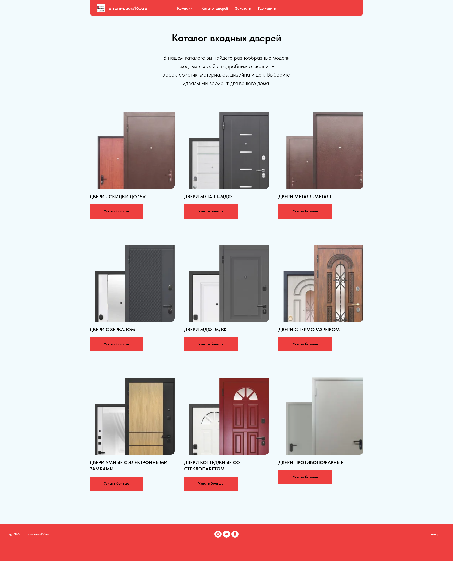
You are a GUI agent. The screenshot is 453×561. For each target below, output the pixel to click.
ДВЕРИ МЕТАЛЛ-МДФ (208, 196)
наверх (435, 534)
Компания (185, 8)
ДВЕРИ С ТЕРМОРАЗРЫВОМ (309, 329)
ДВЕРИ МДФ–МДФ (205, 329)
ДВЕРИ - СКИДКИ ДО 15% (118, 196)
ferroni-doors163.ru (127, 8)
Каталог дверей (214, 8)
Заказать (243, 8)
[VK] (226, 534)
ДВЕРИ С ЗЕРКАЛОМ (112, 329)
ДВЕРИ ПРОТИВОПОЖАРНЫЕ (310, 462)
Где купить (267, 8)
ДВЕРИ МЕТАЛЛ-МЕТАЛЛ (305, 196)
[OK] (235, 534)
